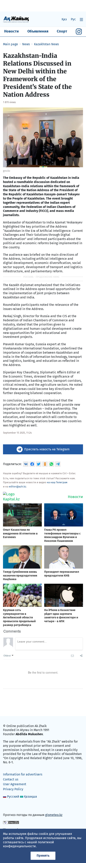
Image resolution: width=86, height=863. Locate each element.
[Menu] (81, 19)
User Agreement (14, 784)
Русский (13, 796)
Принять (43, 855)
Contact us (10, 779)
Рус (73, 19)
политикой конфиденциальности (28, 844)
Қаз (64, 19)
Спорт (62, 31)
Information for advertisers (22, 774)
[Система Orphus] (11, 822)
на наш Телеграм (57, 482)
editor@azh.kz (17, 486)
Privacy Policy (13, 789)
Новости (11, 31)
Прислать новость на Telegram (47, 449)
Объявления (37, 31)
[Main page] (16, 19)
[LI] (12, 806)
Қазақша (30, 796)
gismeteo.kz (53, 815)
